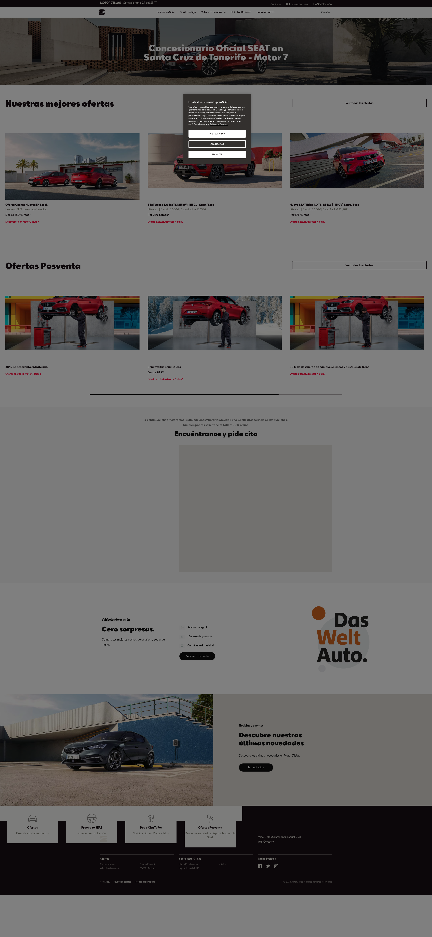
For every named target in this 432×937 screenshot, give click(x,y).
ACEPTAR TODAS (217, 134)
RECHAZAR (217, 154)
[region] (217, 129)
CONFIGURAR (217, 144)
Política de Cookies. (219, 124)
